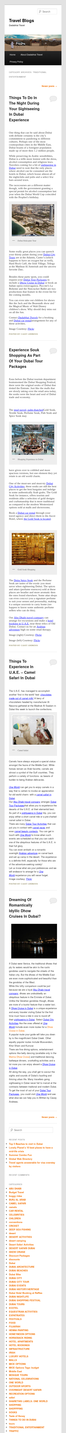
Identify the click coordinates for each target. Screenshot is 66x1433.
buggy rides (15, 1196)
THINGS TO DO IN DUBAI (22, 1419)
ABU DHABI (15, 1188)
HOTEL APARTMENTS (21, 1341)
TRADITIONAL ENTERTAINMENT (26, 1427)
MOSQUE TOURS (18, 1375)
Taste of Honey (17, 1416)
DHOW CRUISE (17, 1252)
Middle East (15, 1371)
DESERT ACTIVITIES (20, 1237)
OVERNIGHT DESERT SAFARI (25, 1389)
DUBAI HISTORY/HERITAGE (24, 1289)
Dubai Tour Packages (35, 279)
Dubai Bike (15, 1274)
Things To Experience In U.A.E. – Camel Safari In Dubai (22, 669)
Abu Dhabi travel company (29, 617)
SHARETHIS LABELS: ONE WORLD (28, 1401)
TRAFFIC (14, 1431)
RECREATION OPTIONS (22, 1393)
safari (12, 1397)
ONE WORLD (16, 1382)
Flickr (31, 328)
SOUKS (13, 1412)
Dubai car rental (22, 320)
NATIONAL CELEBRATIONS (24, 1378)
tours (12, 1423)
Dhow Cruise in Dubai (32, 282)
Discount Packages (19, 1255)
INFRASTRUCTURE (19, 1349)
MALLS (13, 1360)
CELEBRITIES (16, 1214)
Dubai (12, 1263)
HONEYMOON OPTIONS (22, 1334)
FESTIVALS (15, 1319)
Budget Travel (16, 1192)
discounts (14, 1259)
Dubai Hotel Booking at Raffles (25, 1293)
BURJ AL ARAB (17, 1199)
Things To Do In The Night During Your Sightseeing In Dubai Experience (24, 108)
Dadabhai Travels (28, 317)
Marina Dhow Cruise (19, 1056)
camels (13, 1207)
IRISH (12, 1352)
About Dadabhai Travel (32, 54)
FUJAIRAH (14, 1326)
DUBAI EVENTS (17, 1285)
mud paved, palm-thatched (28, 409)
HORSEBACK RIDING (20, 1337)
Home (12, 54)
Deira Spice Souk (23, 580)
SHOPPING (15, 1405)
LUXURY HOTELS (18, 1356)
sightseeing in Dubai (24, 1019)
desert (12, 1233)
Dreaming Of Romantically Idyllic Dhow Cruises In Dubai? (25, 908)
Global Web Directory (20, 1158)
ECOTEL (13, 1308)
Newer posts (49, 86)
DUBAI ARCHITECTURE (21, 1266)
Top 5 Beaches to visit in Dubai (26, 1143)
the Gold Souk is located (37, 518)
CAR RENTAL (16, 1210)
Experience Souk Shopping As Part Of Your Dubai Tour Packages (26, 358)
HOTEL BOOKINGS (19, 1345)
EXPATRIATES (17, 1315)
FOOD (12, 1322)
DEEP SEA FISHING (20, 1229)
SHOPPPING (16, 1408)
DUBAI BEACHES (18, 1270)
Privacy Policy (16, 61)
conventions (15, 1222)
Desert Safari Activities (21, 1244)
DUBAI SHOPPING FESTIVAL (25, 1300)
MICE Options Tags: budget (24, 1367)
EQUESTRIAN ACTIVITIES (23, 1311)
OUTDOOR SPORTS (20, 1386)
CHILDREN (15, 1218)
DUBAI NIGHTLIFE (19, 1296)
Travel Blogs (21, 20)
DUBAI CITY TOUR (19, 1281)
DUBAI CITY (15, 1278)
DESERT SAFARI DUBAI (22, 1248)
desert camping (17, 1240)
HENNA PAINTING (18, 1330)
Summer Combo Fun (20, 1155)
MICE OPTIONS (17, 1364)
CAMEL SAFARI (17, 1203)
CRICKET (14, 1225)
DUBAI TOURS (17, 1304)
